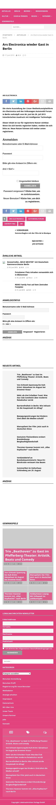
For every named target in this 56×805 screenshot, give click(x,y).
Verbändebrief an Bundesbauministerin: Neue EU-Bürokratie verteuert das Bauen (31, 460)
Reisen (34, 16)
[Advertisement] (22, 502)
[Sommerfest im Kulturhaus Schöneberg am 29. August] (10, 471)
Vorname (6, 627)
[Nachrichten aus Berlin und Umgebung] (28, 7)
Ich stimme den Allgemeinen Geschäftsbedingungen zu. (29, 648)
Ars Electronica (16, 219)
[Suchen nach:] (28, 27)
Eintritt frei (10, 224)
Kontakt (6, 723)
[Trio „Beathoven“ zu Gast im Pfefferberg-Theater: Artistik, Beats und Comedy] (10, 377)
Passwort (7, 154)
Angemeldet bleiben (29, 181)
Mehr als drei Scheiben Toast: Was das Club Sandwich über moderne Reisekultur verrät (32, 397)
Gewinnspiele (8, 21)
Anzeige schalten (10, 695)
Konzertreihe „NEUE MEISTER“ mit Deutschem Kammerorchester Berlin (27, 263)
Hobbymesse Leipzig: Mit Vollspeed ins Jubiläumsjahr (39, 596)
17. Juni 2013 (9, 55)
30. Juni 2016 (13, 267)
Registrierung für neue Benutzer (16, 686)
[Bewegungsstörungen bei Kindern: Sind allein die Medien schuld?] (10, 419)
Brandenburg (42, 11)
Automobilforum (36, 219)
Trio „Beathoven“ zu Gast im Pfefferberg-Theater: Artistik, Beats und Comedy (32, 376)
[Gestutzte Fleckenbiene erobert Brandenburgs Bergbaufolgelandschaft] (10, 440)
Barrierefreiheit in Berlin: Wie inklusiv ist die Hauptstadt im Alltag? (34, 406)
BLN (19, 55)
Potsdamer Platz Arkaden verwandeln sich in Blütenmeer (34, 273)
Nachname (7, 634)
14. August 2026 (37, 602)
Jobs (4, 719)
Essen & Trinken (21, 16)
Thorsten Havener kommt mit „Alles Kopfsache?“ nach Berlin (33, 448)
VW (21, 224)
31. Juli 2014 (21, 290)
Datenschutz (8, 703)
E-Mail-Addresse (9, 619)
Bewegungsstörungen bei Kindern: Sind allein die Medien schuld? (32, 417)
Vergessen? (28, 332)
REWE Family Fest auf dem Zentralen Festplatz (31, 285)
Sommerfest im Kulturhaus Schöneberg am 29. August (29, 469)
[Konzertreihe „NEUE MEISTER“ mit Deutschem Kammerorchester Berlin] (4, 262)
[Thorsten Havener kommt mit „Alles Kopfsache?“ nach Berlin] (10, 450)
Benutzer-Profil (9, 683)
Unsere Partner (9, 715)
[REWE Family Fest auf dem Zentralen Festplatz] (8, 286)
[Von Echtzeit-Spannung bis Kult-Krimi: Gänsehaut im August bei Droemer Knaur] (10, 388)
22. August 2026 (12, 564)
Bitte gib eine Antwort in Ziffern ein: (20, 163)
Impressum (7, 699)
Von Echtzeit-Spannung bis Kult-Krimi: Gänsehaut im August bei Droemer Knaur (31, 387)
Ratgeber (46, 16)
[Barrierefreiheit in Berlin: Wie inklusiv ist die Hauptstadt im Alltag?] (10, 408)
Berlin (17, 11)
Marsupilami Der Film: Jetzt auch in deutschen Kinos (32, 427)
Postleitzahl (8, 641)
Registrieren (39, 332)
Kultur (5, 16)
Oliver (30, 278)
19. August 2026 (37, 583)
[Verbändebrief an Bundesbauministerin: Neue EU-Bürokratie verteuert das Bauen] (10, 460)
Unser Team (8, 711)
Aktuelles (6, 11)
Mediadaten (8, 690)
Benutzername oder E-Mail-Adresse (20, 144)
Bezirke (27, 11)
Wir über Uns (8, 707)
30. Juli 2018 (21, 278)
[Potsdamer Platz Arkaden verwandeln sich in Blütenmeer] (8, 274)
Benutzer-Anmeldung (12, 679)
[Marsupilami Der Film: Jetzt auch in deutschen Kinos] (10, 429)
